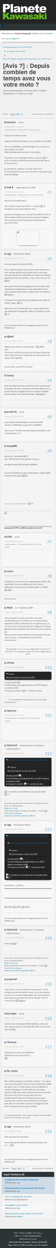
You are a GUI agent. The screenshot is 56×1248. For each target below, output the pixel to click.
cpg (9, 253)
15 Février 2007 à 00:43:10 (14, 829)
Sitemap (34, 1242)
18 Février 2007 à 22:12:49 (14, 1047)
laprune (11, 710)
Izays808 (12, 446)
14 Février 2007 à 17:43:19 (14, 576)
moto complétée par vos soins (18, 1196)
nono (10, 571)
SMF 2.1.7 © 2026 (21, 1236)
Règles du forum (11, 808)
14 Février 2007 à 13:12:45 (14, 192)
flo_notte (12, 1071)
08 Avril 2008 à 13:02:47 (13, 1131)
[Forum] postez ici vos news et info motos (25, 1188)
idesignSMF (43, 1242)
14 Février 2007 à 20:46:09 (14, 667)
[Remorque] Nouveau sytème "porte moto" (24, 1213)
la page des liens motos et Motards (21, 1179)
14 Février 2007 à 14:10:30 (14, 416)
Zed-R (10, 187)
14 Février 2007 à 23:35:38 (14, 753)
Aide (15, 1233)
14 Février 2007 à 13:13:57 (14, 258)
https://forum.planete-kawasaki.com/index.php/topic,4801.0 (19, 814)
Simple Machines (35, 1236)
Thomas (11, 1042)
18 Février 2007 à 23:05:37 (14, 1075)
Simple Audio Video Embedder (19, 1242)
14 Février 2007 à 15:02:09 (14, 450)
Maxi (10, 607)
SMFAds (22, 1239)
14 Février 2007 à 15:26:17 (14, 541)
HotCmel (12, 745)
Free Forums (32, 1239)
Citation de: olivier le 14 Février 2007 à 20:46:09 (27, 760)
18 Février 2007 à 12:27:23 (14, 984)
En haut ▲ (38, 1233)
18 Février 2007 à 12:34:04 (14, 1018)
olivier (10, 662)
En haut (6, 1168)
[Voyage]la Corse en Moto (16, 1205)
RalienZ (20, 1216)
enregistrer (14, 38)
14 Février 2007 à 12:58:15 (14, 127)
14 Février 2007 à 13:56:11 (14, 341)
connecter (48, 33)
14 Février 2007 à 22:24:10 (14, 715)
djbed (10, 336)
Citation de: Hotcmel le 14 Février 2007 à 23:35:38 (28, 836)
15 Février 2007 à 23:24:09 (14, 937)
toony (10, 375)
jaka (18, 1208)
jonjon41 (12, 979)
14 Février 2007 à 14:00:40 (14, 380)
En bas (5, 114)
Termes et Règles (25, 1233)
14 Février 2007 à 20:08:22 (14, 612)
